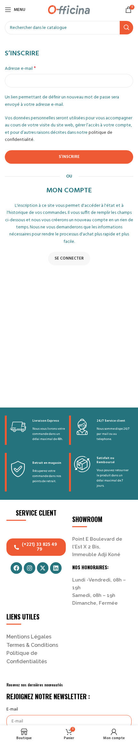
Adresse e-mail (20, 68)
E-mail (12, 709)
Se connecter (69, 258)
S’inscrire (69, 156)
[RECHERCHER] (126, 27)
